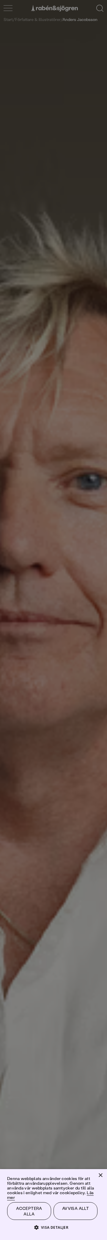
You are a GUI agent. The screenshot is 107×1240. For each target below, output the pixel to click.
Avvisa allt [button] (75, 1208)
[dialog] (53, 620)
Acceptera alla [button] (29, 1211)
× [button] (100, 1175)
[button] (54, 1227)
